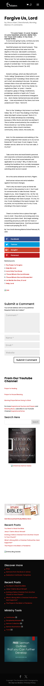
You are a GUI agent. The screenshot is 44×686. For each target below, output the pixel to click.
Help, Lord (10, 283)
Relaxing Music (9, 409)
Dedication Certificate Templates (18, 575)
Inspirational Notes (18, 411)
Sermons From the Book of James (18, 572)
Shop (8, 569)
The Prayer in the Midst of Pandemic (17, 546)
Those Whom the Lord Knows (17, 274)
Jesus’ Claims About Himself (14, 532)
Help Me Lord (11, 268)
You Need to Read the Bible (14, 528)
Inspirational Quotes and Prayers (23, 406)
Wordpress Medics (16, 683)
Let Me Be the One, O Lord (16, 280)
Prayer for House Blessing (13, 394)
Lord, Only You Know (14, 271)
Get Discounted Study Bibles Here (17, 519)
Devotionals (23, 22)
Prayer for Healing (10, 388)
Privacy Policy (30, 683)
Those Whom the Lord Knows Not (19, 277)
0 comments (17, 25)
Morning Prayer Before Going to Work (17, 400)
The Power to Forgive (14, 265)
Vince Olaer (12, 22)
